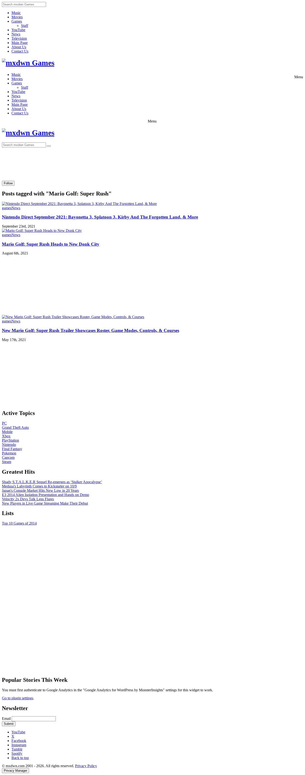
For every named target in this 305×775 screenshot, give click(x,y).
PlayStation (10, 440)
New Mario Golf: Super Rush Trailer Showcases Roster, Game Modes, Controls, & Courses (90, 330)
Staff (24, 26)
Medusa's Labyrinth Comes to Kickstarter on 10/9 (39, 486)
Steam (6, 462)
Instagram (18, 745)
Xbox (6, 436)
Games (16, 21)
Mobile (7, 432)
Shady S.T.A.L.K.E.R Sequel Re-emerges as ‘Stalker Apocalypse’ (52, 482)
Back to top (20, 758)
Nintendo (9, 445)
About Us (18, 47)
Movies (17, 17)
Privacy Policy (86, 766)
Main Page (19, 43)
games (6, 208)
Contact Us (19, 51)
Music (16, 13)
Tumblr (16, 749)
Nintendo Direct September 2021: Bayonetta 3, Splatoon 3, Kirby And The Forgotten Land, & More (100, 216)
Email (7, 719)
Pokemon (9, 453)
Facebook (18, 741)
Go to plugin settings (17, 698)
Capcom (8, 457)
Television (19, 38)
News (15, 34)
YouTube (18, 30)
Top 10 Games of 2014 (19, 523)
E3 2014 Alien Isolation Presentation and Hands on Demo (45, 495)
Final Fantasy (12, 449)
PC (4, 423)
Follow (8, 183)
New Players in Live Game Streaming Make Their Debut (45, 503)
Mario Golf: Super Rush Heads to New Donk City (50, 244)
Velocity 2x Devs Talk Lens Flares (28, 499)
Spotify (16, 753)
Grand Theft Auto (15, 427)
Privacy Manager (15, 770)
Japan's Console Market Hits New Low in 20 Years (40, 490)
